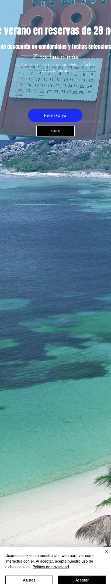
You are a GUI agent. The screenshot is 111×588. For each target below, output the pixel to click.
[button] (55, 131)
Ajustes (29, 580)
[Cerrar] (103, 554)
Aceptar (82, 580)
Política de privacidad (51, 566)
